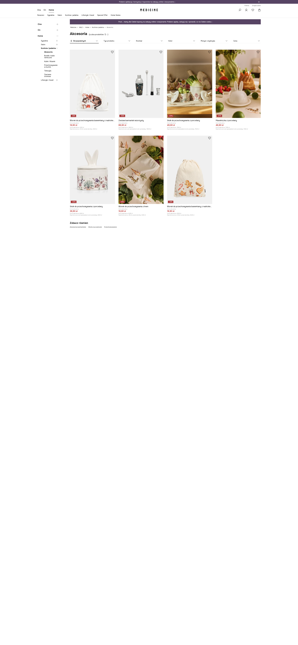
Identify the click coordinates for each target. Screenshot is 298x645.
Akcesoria (48, 52)
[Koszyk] (259, 10)
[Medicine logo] (149, 10)
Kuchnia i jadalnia (71, 15)
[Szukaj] (239, 10)
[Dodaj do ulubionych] (112, 52)
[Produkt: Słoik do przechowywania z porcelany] (189, 84)
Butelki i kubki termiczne (49, 57)
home (51, 10)
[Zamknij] (259, 2)
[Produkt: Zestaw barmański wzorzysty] (141, 84)
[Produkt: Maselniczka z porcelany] (238, 84)
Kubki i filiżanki (49, 61)
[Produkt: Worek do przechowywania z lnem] (141, 170)
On (39, 30)
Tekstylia (47, 71)
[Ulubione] (252, 10)
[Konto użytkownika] (246, 10)
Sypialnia (50, 15)
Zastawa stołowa (47, 75)
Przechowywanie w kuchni (51, 66)
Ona (40, 24)
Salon (60, 15)
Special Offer (102, 15)
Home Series (115, 15)
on (45, 10)
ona (39, 10)
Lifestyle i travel (88, 15)
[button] (84, 41)
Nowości (40, 15)
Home (40, 36)
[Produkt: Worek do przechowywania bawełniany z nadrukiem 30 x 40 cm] (92, 84)
